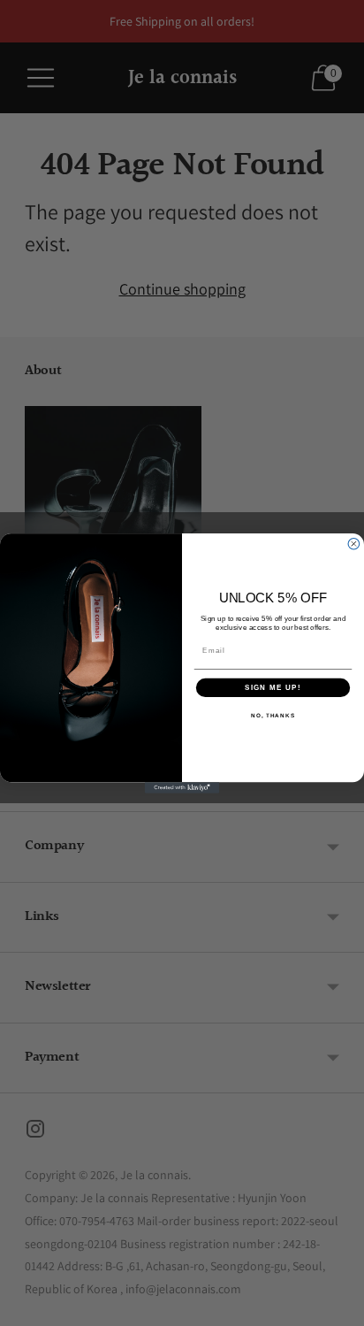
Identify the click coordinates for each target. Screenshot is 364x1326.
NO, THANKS (273, 715)
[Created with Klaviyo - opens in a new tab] (182, 787)
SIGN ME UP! (273, 687)
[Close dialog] (354, 543)
